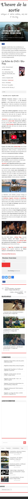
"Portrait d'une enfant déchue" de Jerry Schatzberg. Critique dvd (13, 384)
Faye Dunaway (10, 124)
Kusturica (4, 119)
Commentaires (16, 448)
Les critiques (15, 37)
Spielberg (23, 198)
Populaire (8, 448)
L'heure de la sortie (14, 7)
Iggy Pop (11, 247)
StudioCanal (10, 80)
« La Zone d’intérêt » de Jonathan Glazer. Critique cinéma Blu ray (13, 289)
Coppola (11, 198)
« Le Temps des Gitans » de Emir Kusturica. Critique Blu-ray (13, 393)
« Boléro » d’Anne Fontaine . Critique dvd (16, 292)
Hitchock (6, 198)
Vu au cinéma (21, 37)
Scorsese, (16, 198)
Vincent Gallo (22, 240)
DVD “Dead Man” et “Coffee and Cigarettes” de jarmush (13, 370)
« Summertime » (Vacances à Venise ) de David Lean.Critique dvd (13, 312)
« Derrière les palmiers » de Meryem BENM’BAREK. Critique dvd (13, 347)
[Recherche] (24, 442)
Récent (2, 448)
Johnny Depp (17, 146)
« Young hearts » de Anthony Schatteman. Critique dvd (11, 330)
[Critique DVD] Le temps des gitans (16, 365)
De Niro (19, 242)
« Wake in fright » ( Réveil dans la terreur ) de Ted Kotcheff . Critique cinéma (17, 472)
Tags (22, 448)
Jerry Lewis (11, 120)
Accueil (3, 27)
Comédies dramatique (11, 27)
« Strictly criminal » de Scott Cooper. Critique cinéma (12, 374)
